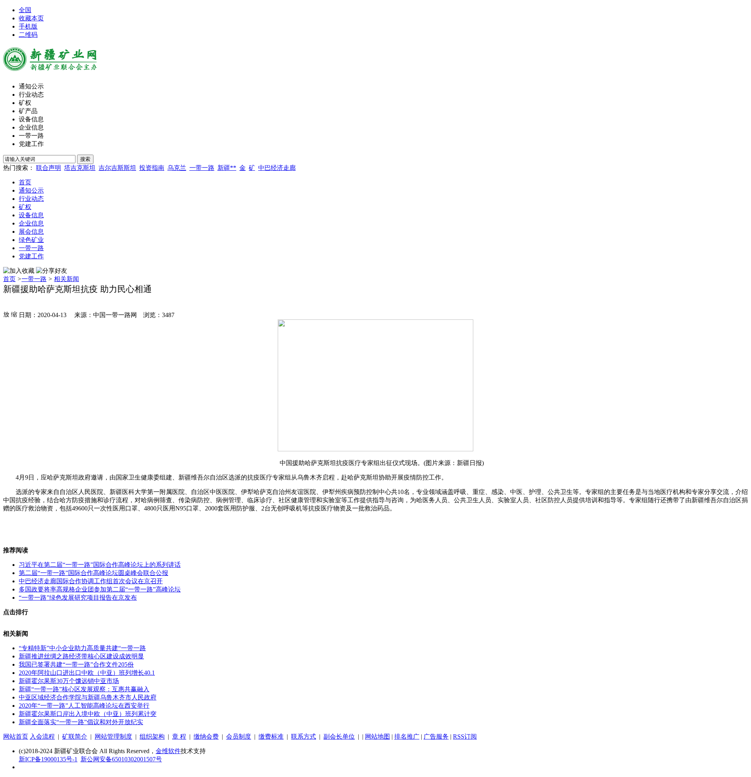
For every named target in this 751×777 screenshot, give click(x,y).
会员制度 (238, 736)
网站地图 (377, 736)
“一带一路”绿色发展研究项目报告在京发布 (78, 597)
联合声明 (48, 167)
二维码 (28, 34)
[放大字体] (6, 314)
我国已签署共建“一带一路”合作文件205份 (76, 664)
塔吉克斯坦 (79, 167)
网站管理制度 (113, 736)
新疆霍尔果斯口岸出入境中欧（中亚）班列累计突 (87, 713)
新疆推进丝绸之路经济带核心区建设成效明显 (81, 656)
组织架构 (152, 736)
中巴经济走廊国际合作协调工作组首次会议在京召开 (91, 581)
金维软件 (168, 751)
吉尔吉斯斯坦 (117, 167)
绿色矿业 (31, 239)
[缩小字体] (14, 314)
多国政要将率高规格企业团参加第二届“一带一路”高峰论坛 (100, 589)
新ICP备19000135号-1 (48, 759)
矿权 (25, 102)
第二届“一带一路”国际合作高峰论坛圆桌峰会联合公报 (93, 573)
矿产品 (28, 111)
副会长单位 (339, 736)
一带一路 (31, 135)
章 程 (179, 736)
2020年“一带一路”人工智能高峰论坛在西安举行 (84, 705)
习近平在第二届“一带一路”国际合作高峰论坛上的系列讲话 (100, 564)
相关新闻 (66, 279)
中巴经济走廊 (277, 167)
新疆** (226, 167)
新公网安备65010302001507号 (121, 759)
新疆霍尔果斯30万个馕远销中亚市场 (69, 681)
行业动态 (31, 94)
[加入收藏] (18, 271)
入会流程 (42, 736)
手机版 (28, 26)
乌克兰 (176, 167)
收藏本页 (31, 18)
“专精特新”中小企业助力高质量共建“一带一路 (82, 648)
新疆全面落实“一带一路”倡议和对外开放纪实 (81, 722)
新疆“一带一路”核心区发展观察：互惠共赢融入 (84, 689)
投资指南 (151, 167)
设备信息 (31, 119)
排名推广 (406, 736)
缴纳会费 (206, 736)
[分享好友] (51, 271)
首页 (25, 182)
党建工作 (31, 144)
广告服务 (436, 736)
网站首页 (15, 736)
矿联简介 (74, 736)
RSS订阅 (465, 736)
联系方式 (303, 736)
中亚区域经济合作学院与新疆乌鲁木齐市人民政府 (87, 697)
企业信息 (31, 127)
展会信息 (31, 231)
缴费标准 (271, 736)
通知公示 (31, 86)
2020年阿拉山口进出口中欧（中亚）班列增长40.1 (87, 672)
